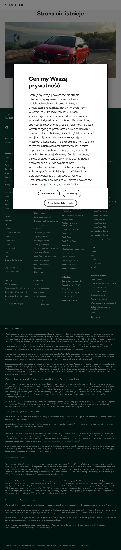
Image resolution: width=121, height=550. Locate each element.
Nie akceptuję (49, 193)
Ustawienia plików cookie (60, 203)
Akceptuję (72, 193)
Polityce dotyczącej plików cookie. (58, 184)
